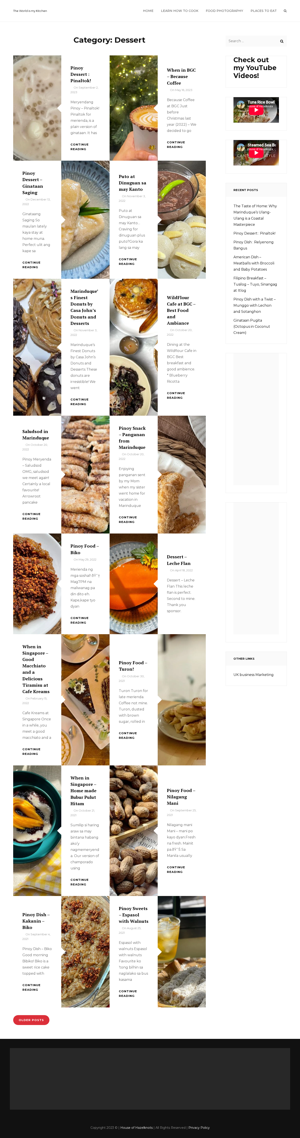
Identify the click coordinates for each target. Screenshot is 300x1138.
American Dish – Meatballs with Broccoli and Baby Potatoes (253, 263)
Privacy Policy (199, 1128)
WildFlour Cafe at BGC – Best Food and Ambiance (181, 310)
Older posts (31, 1020)
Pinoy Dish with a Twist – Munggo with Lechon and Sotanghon (254, 305)
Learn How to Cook (179, 11)
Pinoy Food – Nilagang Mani (181, 796)
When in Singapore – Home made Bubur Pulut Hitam (83, 791)
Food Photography (224, 11)
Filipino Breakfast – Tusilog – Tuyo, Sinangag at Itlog (255, 284)
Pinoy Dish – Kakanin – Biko (36, 921)
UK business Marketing (253, 675)
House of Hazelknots (136, 1128)
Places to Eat (264, 11)
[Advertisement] (257, 421)
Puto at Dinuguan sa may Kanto (132, 182)
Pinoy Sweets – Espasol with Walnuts (133, 914)
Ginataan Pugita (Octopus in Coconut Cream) (251, 326)
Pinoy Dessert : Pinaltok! (80, 74)
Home (148, 11)
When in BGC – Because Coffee (181, 76)
